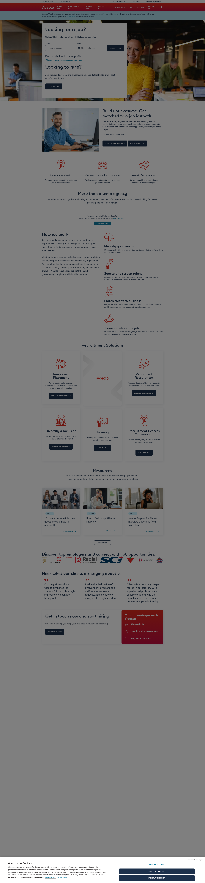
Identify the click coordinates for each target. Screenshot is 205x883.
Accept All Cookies (157, 871)
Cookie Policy (50, 877)
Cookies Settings (156, 864)
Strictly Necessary (156, 878)
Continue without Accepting (195, 860)
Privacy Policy (61, 877)
